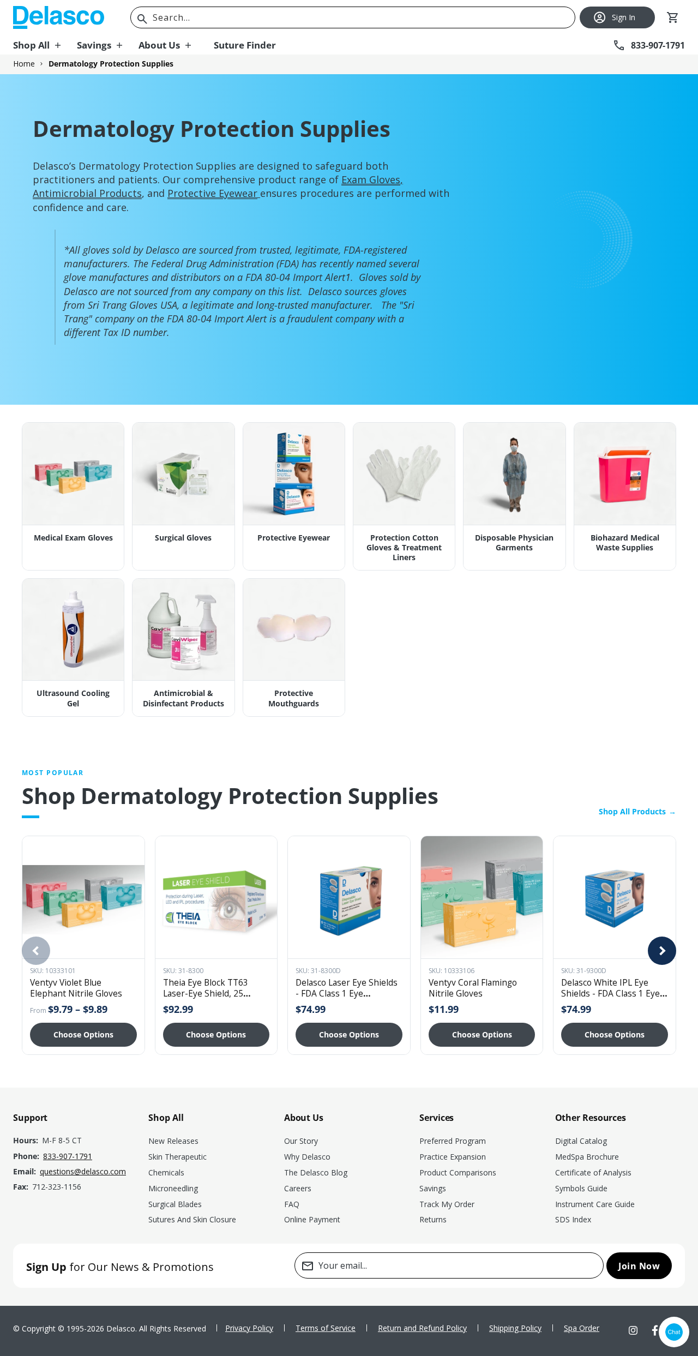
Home (24, 64)
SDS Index (573, 1219)
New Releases (173, 1141)
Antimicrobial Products (87, 193)
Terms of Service (326, 1328)
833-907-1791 (67, 1156)
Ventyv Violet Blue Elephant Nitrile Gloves (76, 987)
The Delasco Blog (315, 1172)
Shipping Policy (515, 1328)
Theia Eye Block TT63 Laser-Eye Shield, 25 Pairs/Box (205, 993)
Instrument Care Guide (595, 1204)
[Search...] (142, 19)
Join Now (639, 1266)
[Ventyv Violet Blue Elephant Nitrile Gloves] (83, 897)
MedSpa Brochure (587, 1156)
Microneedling (173, 1188)
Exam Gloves (370, 179)
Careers (297, 1188)
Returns (433, 1219)
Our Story (301, 1141)
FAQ (291, 1204)
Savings (432, 1188)
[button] (45, 45)
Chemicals (166, 1172)
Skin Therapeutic (177, 1156)
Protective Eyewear (212, 193)
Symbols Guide (581, 1188)
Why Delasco (307, 1156)
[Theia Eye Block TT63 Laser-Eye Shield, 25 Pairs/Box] (216, 897)
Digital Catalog (581, 1141)
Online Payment (312, 1219)
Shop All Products (637, 811)
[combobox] (352, 17)
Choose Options (83, 1034)
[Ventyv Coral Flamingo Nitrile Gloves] (482, 897)
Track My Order (446, 1204)
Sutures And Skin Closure (192, 1219)
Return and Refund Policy (422, 1328)
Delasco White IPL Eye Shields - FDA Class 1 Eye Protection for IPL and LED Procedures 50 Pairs (613, 998)
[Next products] (662, 951)
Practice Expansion (452, 1156)
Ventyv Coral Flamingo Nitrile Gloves (473, 987)
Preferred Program (452, 1141)
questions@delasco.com (83, 1171)
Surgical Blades (175, 1204)
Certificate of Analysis (593, 1172)
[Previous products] (36, 951)
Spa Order (581, 1328)
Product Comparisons (457, 1172)
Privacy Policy (249, 1328)
